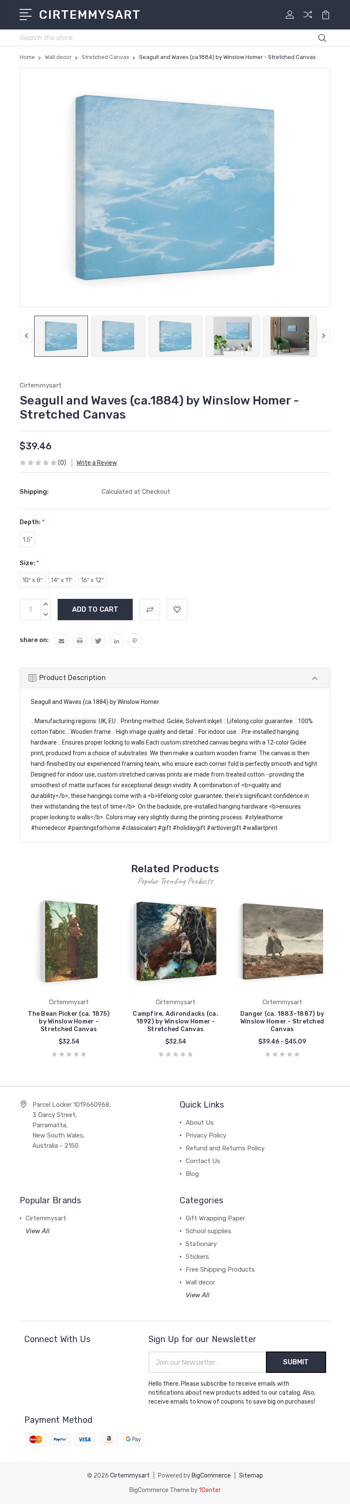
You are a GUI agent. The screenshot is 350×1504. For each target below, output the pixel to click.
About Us (200, 1122)
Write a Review (96, 462)
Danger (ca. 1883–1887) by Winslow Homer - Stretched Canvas (282, 1021)
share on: (34, 640)
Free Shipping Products (220, 1269)
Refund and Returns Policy (225, 1148)
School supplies (208, 1231)
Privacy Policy (206, 1135)
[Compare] (307, 19)
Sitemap (251, 1475)
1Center (210, 1490)
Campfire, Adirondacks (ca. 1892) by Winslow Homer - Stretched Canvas (175, 1021)
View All (38, 1231)
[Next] (323, 335)
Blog (192, 1174)
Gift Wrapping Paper (215, 1218)
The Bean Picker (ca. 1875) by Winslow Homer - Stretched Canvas (69, 1021)
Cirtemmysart (46, 1218)
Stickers (197, 1257)
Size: (29, 563)
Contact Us (203, 1161)
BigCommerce (211, 1475)
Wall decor (200, 1282)
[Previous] (26, 335)
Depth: (32, 522)
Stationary (201, 1244)
